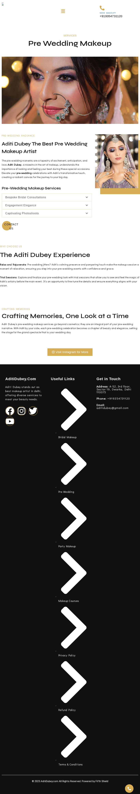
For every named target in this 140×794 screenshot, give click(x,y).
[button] (63, 11)
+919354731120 (113, 398)
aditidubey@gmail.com (112, 406)
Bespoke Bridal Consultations (25, 197)
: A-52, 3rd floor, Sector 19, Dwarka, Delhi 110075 (113, 389)
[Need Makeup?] (102, 8)
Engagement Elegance (20, 205)
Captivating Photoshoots (22, 213)
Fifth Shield (102, 781)
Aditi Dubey (15, 164)
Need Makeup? (108, 12)
